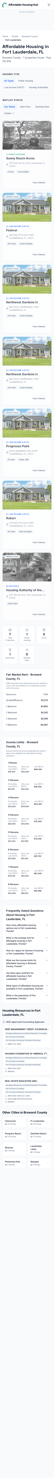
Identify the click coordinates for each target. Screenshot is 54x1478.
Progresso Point (17, 446)
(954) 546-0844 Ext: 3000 (19, 1096)
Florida (15, 36)
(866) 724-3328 (14, 1044)
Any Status (9, 106)
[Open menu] (49, 4)
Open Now (25, 106)
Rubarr (11, 518)
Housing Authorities (38, 87)
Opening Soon (42, 106)
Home (5, 36)
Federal (11, 230)
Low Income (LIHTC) (14, 87)
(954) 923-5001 (14, 1068)
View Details (39, 182)
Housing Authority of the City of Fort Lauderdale (24, 590)
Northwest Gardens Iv (22, 302)
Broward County (30, 36)
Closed (9, 113)
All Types (9, 80)
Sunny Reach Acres (20, 158)
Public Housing (25, 80)
